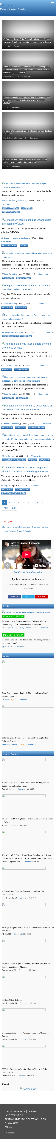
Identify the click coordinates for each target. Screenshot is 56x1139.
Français (22, 527)
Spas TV (5, 646)
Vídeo (24, 245)
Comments (18, 46)
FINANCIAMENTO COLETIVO (21, 1119)
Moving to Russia (13, 616)
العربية (9, 527)
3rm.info (6, 456)
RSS (43, 1119)
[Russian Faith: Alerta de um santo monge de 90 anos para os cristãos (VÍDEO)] (28, 222)
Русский (20, 531)
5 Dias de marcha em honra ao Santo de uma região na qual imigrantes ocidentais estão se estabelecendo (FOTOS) (26, 100)
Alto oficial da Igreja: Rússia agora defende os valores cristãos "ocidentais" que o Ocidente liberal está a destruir (26, 356)
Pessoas (21, 307)
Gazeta (19, 332)
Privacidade (9, 1133)
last (13, 508)
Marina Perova (8, 200)
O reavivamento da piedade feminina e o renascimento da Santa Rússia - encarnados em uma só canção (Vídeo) (27, 447)
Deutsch (30, 527)
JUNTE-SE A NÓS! (15, 1111)
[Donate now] (28, 1089)
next (6, 508)
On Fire (6, 656)
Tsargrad (6, 485)
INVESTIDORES (14, 1115)
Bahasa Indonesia (41, 527)
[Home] (6, 5)
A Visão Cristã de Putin (12, 1000)
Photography (11, 212)
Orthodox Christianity (11, 424)
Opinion (6, 369)
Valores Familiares (14, 460)
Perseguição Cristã (13, 493)
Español (28, 531)
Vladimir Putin (8, 77)
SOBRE (32, 1111)
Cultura (44, 460)
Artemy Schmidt (24, 628)
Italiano (5, 531)
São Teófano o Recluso (12, 138)
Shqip (4, 527)
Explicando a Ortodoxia (17, 336)
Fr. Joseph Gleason (9, 628)
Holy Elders (9, 245)
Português (12, 531)
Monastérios (36, 427)
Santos (20, 427)
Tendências (23, 278)
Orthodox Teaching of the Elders (16, 238)
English (16, 527)
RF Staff (5, 700)
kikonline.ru (22, 200)
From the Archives (10, 754)
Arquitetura (10, 208)
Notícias (27, 208)
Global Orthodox (10, 274)
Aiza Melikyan (8, 332)
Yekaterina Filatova (9, 744)
